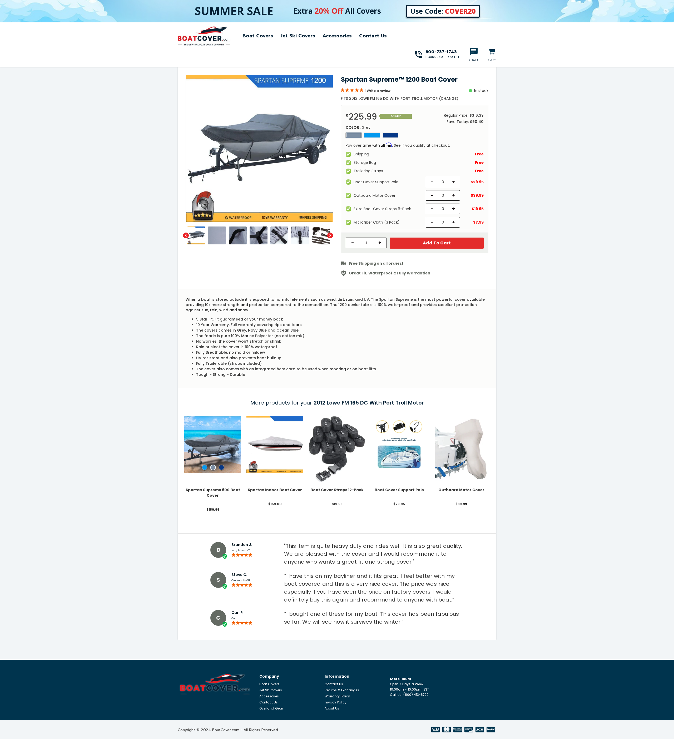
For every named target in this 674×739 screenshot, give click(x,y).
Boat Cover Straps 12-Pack (337, 489)
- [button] (352, 242)
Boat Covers (257, 36)
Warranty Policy (337, 696)
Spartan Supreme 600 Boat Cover (213, 492)
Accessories (337, 36)
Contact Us (373, 36)
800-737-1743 (441, 52)
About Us (332, 708)
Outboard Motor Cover (461, 489)
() (448, 98)
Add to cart (437, 243)
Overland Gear (271, 708)
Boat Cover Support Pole (399, 489)
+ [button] (379, 242)
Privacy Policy (335, 702)
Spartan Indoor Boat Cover (275, 489)
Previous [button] (186, 235)
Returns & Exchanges (342, 690)
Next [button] (330, 235)
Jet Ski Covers (297, 36)
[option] (259, 148)
